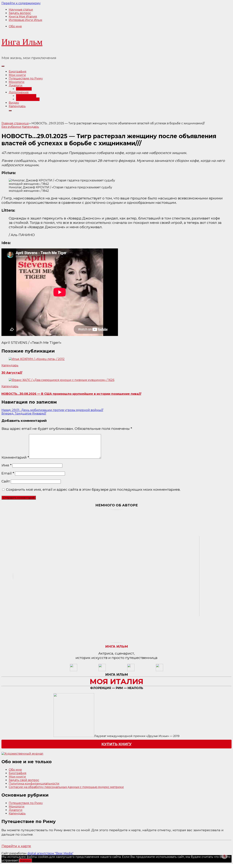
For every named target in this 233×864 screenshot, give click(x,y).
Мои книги (17, 75)
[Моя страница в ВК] (159, 670)
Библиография (28, 99)
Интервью (24, 89)
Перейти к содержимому (21, 3)
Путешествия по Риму (26, 803)
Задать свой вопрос (24, 780)
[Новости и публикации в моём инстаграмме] (102, 670)
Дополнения (19, 92)
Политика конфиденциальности (34, 783)
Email (7, 473)
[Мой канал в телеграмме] (131, 670)
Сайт (5, 481)
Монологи (16, 82)
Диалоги (15, 85)
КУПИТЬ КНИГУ (116, 744)
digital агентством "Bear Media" (50, 853)
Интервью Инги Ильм (25, 20)
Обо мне (15, 26)
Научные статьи (21, 9)
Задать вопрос (20, 13)
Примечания (26, 96)
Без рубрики (11, 127)
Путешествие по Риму (26, 78)
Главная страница (15, 123)
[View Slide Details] (22, 753)
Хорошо (25, 860)
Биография (17, 71)
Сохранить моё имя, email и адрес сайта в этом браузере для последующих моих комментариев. (93, 489)
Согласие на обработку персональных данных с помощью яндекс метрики (66, 787)
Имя (6, 465)
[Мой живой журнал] (73, 670)
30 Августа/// (11, 372)
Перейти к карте (16, 846)
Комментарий (15, 457)
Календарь (17, 106)
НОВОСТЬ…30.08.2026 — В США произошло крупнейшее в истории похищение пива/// (71, 394)
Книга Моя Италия (23, 16)
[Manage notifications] (224, 856)
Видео (14, 102)
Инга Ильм (21, 42)
